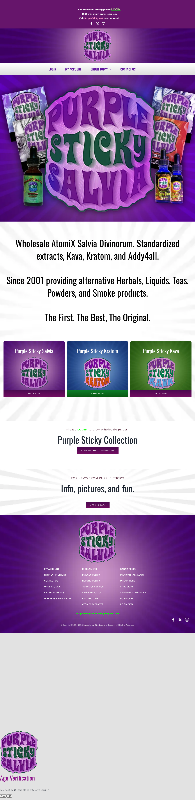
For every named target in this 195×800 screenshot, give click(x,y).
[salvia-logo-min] (34, 357)
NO (9, 796)
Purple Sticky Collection (97, 439)
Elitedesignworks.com (105, 625)
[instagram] (103, 23)
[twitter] (97, 23)
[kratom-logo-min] (97, 357)
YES (3, 796)
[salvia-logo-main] (97, 31)
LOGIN (82, 429)
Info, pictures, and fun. (97, 488)
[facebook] (91, 23)
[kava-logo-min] (161, 357)
